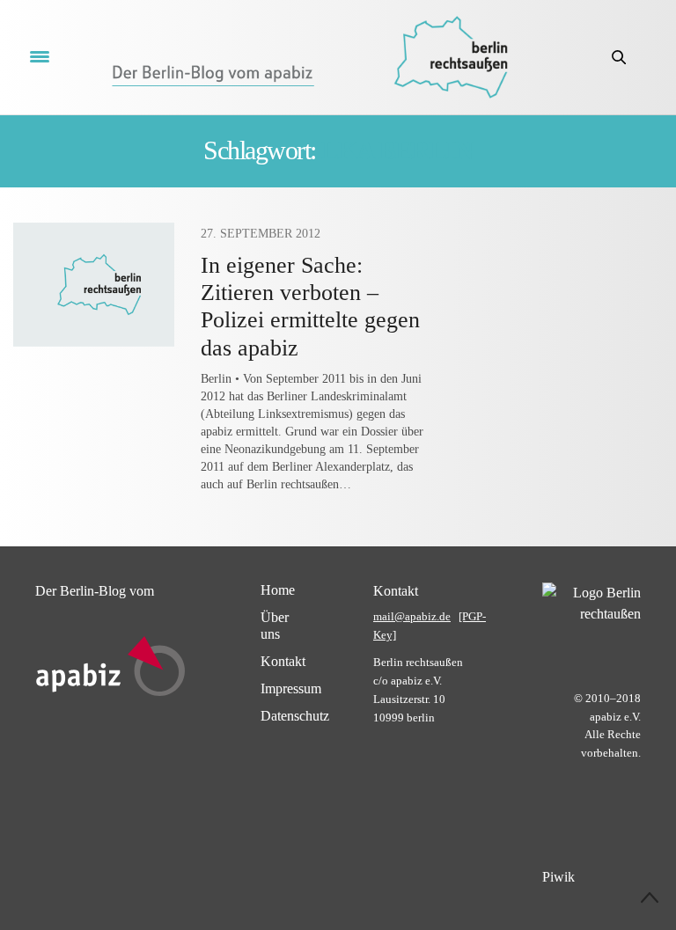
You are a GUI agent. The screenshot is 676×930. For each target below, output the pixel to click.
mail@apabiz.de (412, 616)
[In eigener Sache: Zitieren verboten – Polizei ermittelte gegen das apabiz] (93, 285)
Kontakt (283, 661)
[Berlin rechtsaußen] (450, 57)
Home (278, 589)
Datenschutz (295, 715)
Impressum (291, 688)
